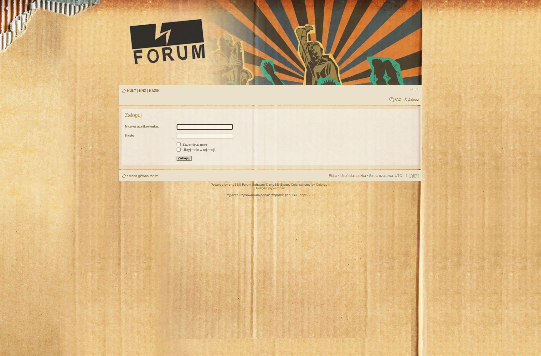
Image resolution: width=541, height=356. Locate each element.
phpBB (234, 184)
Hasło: (130, 135)
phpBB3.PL (308, 195)
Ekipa (333, 176)
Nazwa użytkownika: (142, 126)
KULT (131, 91)
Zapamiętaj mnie (194, 144)
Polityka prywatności (270, 188)
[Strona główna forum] (225, 41)
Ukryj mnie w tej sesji (198, 150)
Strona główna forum (142, 176)
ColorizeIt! (323, 184)
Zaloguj (413, 99)
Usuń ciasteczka (353, 176)
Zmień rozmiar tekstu (414, 89)
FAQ (397, 99)
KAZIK (154, 91)
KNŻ (142, 91)
